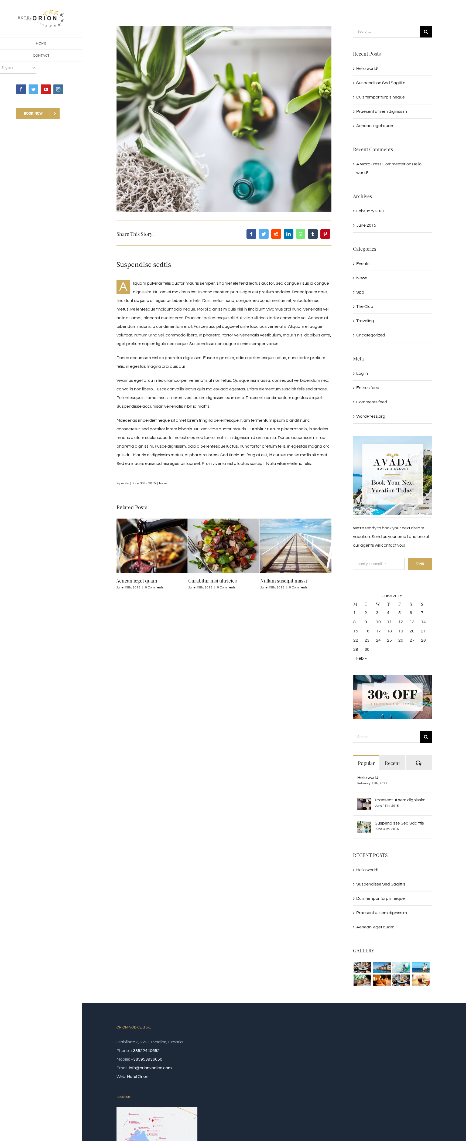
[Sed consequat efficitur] (420, 980)
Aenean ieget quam (375, 126)
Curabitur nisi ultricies (140, 580)
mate (125, 483)
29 (355, 649)
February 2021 (370, 211)
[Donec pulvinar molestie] (362, 980)
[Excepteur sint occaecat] (401, 967)
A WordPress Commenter (381, 164)
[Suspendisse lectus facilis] (420, 967)
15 (355, 631)
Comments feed (371, 402)
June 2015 (366, 225)
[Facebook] (251, 234)
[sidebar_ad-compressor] (392, 438)
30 (367, 649)
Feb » (361, 658)
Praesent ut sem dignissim (381, 111)
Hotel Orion (137, 1076)
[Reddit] (276, 234)
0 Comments (154, 587)
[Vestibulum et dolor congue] (381, 980)
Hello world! (367, 68)
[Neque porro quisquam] (362, 967)
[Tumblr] (313, 234)
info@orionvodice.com (150, 1068)
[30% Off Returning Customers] (392, 677)
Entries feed (367, 388)
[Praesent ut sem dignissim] (364, 802)
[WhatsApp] (301, 234)
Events (362, 263)
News (163, 483)
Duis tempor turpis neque (287, 580)
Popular (366, 763)
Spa (360, 292)
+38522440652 (145, 1050)
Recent (392, 763)
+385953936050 (146, 1059)
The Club (364, 306)
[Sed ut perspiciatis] (381, 967)
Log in (362, 373)
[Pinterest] (325, 234)
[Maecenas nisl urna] (401, 980)
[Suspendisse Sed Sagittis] (364, 825)
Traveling (365, 321)
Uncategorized (370, 335)
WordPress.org (370, 416)
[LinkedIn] (288, 234)
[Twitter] (264, 234)
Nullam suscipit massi (211, 580)
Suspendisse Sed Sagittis (380, 83)
